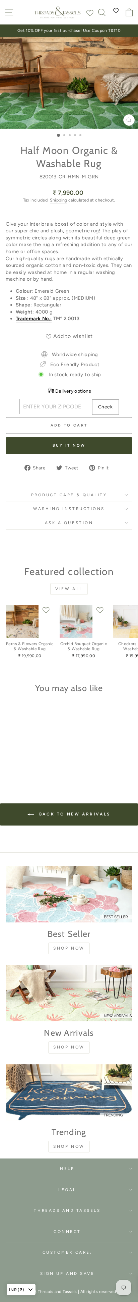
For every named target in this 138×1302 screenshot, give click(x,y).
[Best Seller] (69, 894)
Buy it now (69, 445)
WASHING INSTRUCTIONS (69, 508)
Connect (67, 1231)
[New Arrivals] (69, 993)
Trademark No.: (34, 319)
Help (67, 1168)
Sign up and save (67, 1273)
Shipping (58, 200)
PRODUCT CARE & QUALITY (69, 495)
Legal (67, 1189)
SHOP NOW (69, 948)
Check (105, 407)
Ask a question (69, 522)
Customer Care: (67, 1252)
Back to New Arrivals (74, 814)
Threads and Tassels (67, 1210)
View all (69, 588)
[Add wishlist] (89, 12)
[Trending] (69, 1092)
